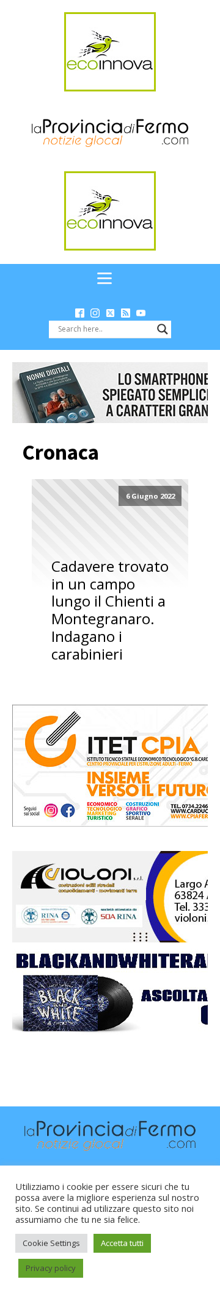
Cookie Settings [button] (51, 1242)
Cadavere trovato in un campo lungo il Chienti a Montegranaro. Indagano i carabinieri (110, 610)
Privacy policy (51, 1267)
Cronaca (60, 452)
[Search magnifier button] (162, 329)
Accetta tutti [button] (122, 1242)
